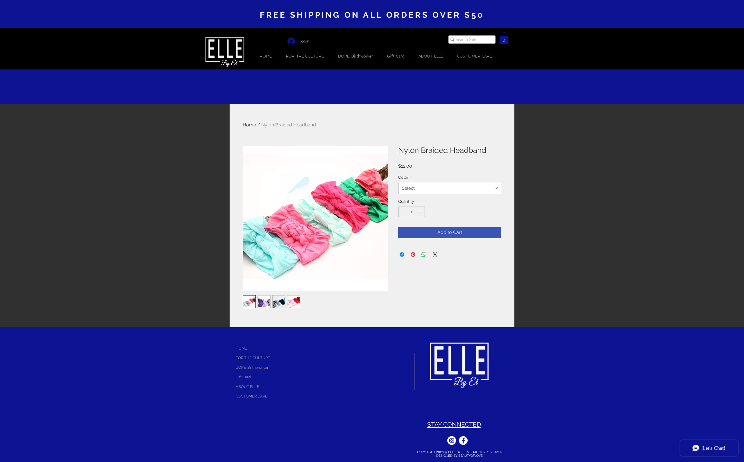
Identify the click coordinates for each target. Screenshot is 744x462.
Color (404, 177)
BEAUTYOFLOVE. (470, 456)
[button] (504, 38)
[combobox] (449, 188)
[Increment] (420, 212)
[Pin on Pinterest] (412, 254)
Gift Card (243, 377)
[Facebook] (463, 440)
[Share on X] (435, 254)
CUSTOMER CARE (251, 396)
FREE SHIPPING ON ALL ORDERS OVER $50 (372, 15)
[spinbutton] (411, 212)
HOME (241, 348)
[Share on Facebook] (401, 254)
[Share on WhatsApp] (424, 254)
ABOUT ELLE (247, 386)
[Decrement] (402, 212)
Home (249, 125)
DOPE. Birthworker (252, 367)
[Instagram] (451, 440)
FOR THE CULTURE (253, 358)
